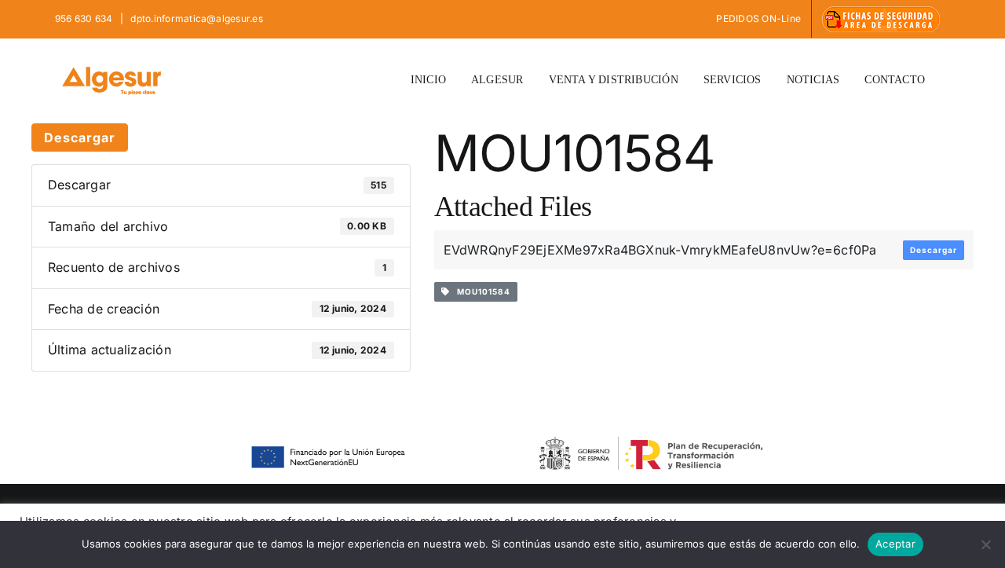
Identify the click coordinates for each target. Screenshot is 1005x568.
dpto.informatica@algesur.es (195, 18)
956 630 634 (85, 18)
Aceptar (895, 543)
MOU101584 (480, 291)
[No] (985, 544)
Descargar (79, 137)
